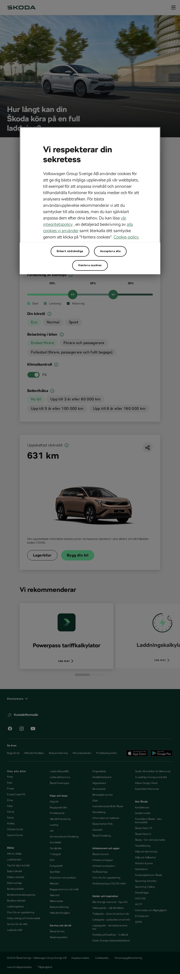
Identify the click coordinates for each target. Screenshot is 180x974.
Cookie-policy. (126, 237)
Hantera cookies (90, 265)
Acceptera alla (110, 251)
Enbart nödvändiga (70, 251)
